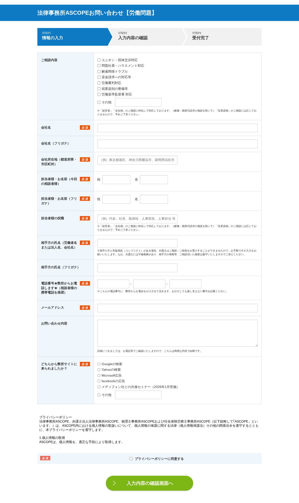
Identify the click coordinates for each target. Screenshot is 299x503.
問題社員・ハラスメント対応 (123, 65)
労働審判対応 (111, 83)
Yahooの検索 (111, 369)
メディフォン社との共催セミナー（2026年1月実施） (141, 387)
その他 (106, 102)
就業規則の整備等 (115, 89)
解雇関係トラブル (115, 71)
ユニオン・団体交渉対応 (120, 60)
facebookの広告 (113, 381)
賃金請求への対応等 (116, 77)
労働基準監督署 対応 (117, 94)
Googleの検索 (112, 364)
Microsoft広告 (112, 375)
